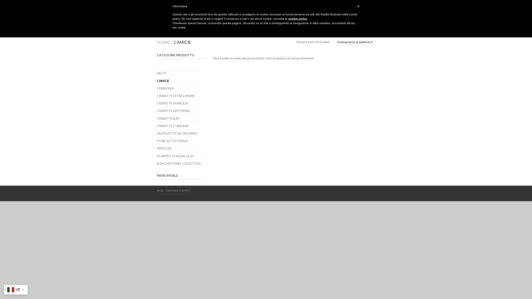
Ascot (162, 73)
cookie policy (297, 18)
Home (163, 42)
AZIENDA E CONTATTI (178, 190)
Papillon (164, 148)
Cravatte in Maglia (172, 103)
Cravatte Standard (173, 126)
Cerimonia (165, 88)
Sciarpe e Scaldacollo (175, 156)
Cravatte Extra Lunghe (176, 96)
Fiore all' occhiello (173, 141)
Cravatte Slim (168, 118)
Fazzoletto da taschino (177, 133)
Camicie (163, 81)
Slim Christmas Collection (179, 163)
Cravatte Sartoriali (173, 111)
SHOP (160, 190)
